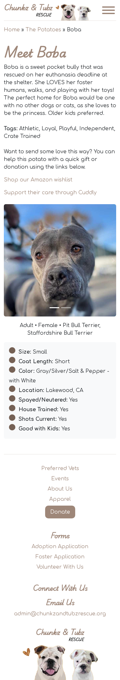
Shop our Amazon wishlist (38, 180)
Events (60, 479)
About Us (60, 489)
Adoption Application (60, 546)
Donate (60, 512)
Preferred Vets (60, 468)
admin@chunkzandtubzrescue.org (60, 614)
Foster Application (60, 557)
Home (12, 30)
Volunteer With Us (60, 567)
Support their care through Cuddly (50, 193)
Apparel (60, 499)
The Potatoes (43, 30)
